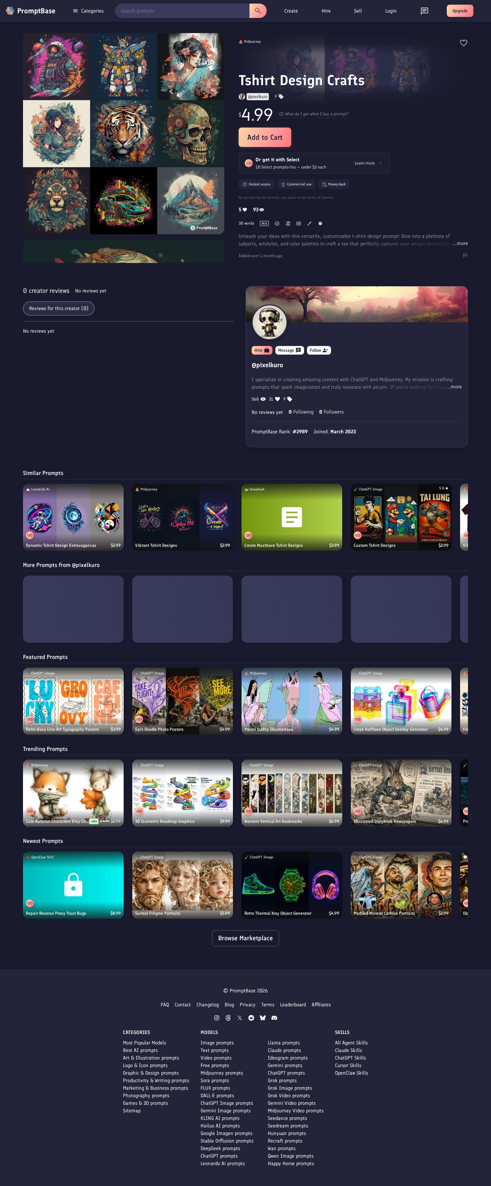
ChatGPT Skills (350, 1058)
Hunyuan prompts (287, 1133)
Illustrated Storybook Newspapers (385, 821)
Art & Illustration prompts (151, 1058)
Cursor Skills (348, 1065)
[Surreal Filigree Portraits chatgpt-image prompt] (182, 885)
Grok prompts (282, 1080)
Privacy (248, 1005)
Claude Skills (348, 1050)
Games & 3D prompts (145, 1103)
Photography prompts (146, 1096)
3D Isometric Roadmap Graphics (165, 821)
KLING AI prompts (220, 1118)
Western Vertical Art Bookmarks (273, 821)
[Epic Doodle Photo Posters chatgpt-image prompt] (182, 701)
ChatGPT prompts (219, 1156)
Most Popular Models (144, 1043)
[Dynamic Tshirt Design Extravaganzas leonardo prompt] (73, 517)
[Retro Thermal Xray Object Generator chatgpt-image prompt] (292, 885)
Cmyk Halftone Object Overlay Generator (391, 729)
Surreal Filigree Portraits (157, 913)
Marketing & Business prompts (155, 1088)
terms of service (320, 197)
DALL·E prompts (217, 1096)
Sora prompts (215, 1080)
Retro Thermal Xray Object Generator (277, 913)
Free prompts (215, 1065)
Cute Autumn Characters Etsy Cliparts (57, 821)
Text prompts (215, 1050)
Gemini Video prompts (292, 1103)
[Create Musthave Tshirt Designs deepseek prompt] (292, 517)
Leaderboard (293, 1005)
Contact (183, 1005)
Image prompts (217, 1043)
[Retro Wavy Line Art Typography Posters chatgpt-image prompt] (73, 701)
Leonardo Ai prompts (223, 1163)
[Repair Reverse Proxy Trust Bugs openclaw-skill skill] (73, 885)
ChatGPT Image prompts (227, 1103)
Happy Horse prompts (291, 1163)
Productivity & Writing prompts (156, 1080)
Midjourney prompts (222, 1073)
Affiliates (321, 1005)
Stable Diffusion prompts (227, 1141)
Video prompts (216, 1058)
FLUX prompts (215, 1088)
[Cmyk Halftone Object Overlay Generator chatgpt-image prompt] (401, 701)
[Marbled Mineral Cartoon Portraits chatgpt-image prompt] (401, 885)
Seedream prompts (288, 1126)
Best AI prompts (140, 1050)
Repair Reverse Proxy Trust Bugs (56, 913)
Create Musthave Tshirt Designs (273, 545)
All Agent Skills (351, 1043)
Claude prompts (284, 1050)
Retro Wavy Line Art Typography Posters (62, 729)
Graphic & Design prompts (151, 1073)
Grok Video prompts (289, 1096)
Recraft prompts (285, 1141)
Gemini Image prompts (226, 1111)
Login (391, 11)
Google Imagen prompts (226, 1133)
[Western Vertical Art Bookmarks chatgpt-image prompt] (292, 793)
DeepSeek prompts (220, 1148)
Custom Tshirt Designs (375, 545)
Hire (326, 11)
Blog (229, 1005)
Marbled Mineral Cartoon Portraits (384, 913)
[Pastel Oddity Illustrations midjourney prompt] (292, 701)
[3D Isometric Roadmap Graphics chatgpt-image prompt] (182, 793)
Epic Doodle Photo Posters (159, 729)
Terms (267, 1005)
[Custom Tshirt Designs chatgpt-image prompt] (401, 517)
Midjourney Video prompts (295, 1111)
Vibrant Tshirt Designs (156, 545)
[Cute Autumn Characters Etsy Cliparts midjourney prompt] (73, 793)
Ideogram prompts (288, 1058)
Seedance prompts (287, 1118)
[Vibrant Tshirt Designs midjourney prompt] (182, 517)
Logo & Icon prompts (145, 1065)
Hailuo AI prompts (220, 1126)
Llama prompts (284, 1043)
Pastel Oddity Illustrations (268, 729)
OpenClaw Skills (351, 1073)
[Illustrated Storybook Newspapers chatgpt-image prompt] (401, 793)
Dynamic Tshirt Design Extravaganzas (61, 545)
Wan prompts (281, 1148)
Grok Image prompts (290, 1088)
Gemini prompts (285, 1065)
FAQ (165, 1005)
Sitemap (132, 1111)
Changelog (208, 1005)
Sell (358, 11)
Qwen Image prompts (290, 1156)
